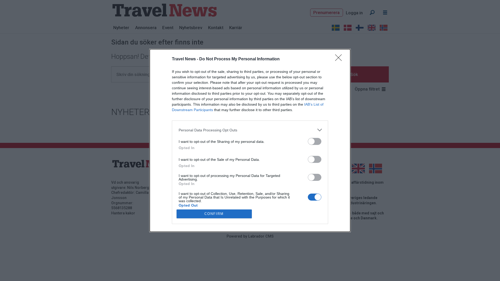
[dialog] (250, 140)
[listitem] (250, 130)
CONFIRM (214, 214)
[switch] (314, 141)
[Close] (340, 59)
